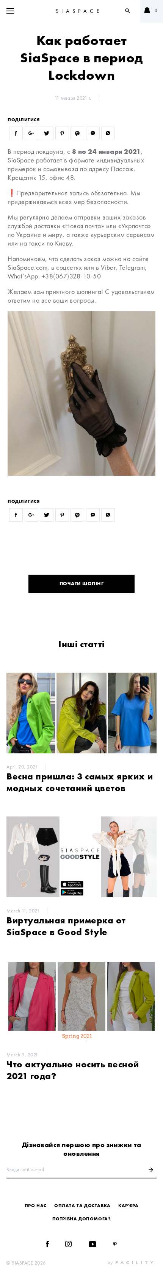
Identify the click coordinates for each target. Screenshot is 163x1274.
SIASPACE (79, 11)
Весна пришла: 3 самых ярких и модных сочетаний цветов (79, 782)
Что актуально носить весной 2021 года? (72, 1070)
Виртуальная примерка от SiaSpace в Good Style (66, 926)
